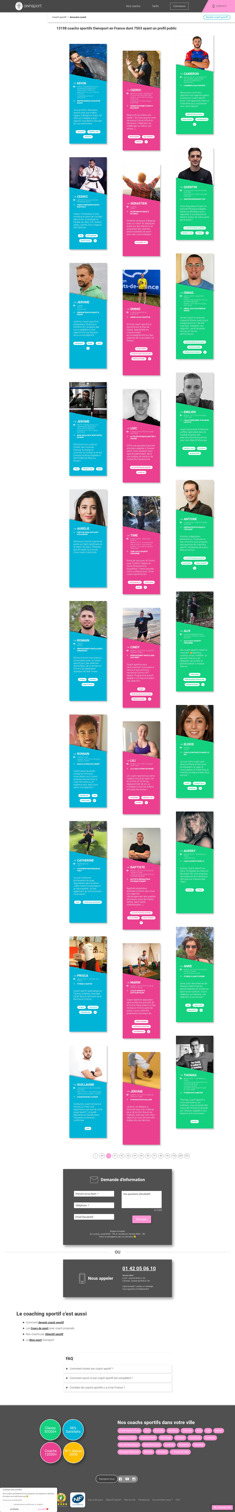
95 (141, 1155)
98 (161, 1155)
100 (174, 1155)
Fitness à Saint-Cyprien (194, 976)
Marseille (159, 1430)
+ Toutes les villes (180, 1452)
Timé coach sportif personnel (139, 552)
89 (102, 1155)
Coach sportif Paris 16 (194, 861)
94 (135, 1155)
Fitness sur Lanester (193, 1093)
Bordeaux (173, 1430)
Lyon (147, 1430)
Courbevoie (194, 1437)
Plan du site (129, 1499)
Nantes (218, 1430)
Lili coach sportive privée (141, 769)
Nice (199, 1430)
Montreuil (162, 1452)
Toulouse (187, 1430)
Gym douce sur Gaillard (141, 1100)
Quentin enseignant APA (194, 199)
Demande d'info (224, 1507)
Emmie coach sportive (140, 317)
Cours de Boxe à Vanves (87, 1097)
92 (122, 1155)
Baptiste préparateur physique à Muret (140, 880)
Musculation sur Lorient (88, 764)
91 (115, 1155)
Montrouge (165, 1437)
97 (154, 1155)
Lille (208, 1430)
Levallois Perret (148, 1437)
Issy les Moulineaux (129, 1445)
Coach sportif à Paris (130, 1430)
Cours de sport (39, 1328)
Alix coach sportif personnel (192, 642)
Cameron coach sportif (194, 86)
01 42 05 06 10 (139, 1268)
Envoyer (141, 1219)
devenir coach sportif (51, 1322)
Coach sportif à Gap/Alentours (137, 992)
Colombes (210, 1437)
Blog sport (35, 1340)
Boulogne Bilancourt (129, 1452)
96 (148, 1155)
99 (167, 1155)
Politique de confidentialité (12, 1500)
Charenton (184, 1445)
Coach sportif (59, 17)
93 (128, 1155)
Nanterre (148, 1452)
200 (180, 1155)
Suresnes (169, 1445)
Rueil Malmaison (152, 1445)
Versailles (198, 1445)
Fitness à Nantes (84, 984)
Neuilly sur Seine (127, 1437)
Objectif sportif (54, 1334)
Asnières (180, 1437)
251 (187, 1155)
